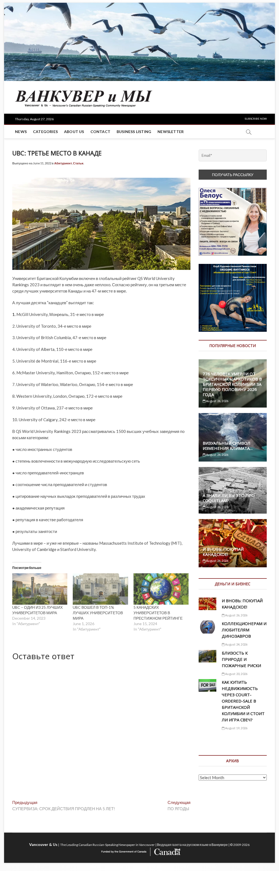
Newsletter (170, 131)
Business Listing (134, 131)
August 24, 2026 (236, 644)
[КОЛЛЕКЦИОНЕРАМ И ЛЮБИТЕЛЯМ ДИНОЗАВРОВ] (207, 626)
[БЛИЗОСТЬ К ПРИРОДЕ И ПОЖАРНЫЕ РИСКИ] (207, 656)
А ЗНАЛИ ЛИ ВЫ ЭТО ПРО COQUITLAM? (229, 498)
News (21, 131)
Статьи (78, 163)
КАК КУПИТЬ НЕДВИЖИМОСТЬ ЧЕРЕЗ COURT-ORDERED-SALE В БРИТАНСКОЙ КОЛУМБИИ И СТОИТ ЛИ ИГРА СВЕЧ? (243, 700)
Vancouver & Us (43, 844)
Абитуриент (63, 163)
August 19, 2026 (236, 728)
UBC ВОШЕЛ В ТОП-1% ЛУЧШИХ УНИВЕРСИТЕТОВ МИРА (98, 612)
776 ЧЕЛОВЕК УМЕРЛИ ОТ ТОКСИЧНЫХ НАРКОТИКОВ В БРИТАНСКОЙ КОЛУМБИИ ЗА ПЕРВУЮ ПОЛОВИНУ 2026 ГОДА (232, 384)
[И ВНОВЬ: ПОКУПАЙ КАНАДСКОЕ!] (207, 604)
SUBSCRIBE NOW (256, 118)
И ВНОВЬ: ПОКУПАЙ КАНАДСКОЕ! (223, 551)
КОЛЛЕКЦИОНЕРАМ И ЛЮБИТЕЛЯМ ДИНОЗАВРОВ (244, 630)
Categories (45, 131)
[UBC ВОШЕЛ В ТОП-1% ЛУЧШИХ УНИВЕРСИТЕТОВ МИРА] (100, 589)
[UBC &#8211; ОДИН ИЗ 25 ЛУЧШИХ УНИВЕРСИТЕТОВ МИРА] (39, 589)
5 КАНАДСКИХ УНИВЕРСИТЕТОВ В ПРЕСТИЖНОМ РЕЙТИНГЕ (158, 612)
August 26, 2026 (216, 401)
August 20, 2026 (236, 674)
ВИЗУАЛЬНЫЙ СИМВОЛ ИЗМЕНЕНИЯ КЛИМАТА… (228, 445)
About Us (74, 131)
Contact (100, 131)
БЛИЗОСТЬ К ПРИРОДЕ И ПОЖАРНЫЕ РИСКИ (241, 659)
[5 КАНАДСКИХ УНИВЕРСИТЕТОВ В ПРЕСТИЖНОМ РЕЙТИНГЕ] (161, 589)
